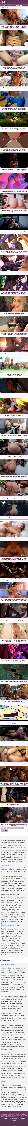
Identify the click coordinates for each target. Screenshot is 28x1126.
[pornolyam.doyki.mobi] (3, 2)
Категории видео (19, 5)
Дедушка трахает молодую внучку (8, 993)
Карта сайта (14, 1120)
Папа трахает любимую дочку (7, 964)
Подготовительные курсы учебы (8, 837)
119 (6, 830)
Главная (5, 5)
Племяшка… (4, 1081)
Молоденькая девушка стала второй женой (10, 925)
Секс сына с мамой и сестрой (7, 1022)
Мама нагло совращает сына (7, 1052)
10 (2, 830)
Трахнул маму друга (5, 865)
